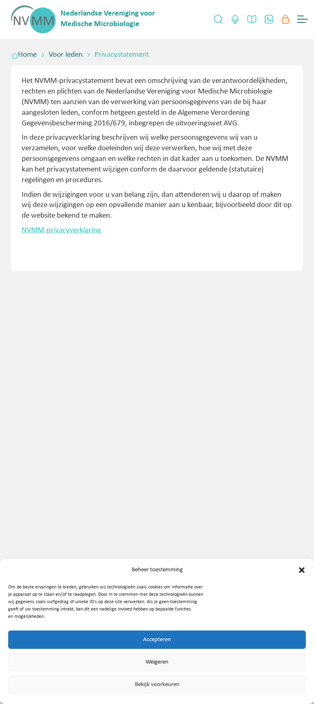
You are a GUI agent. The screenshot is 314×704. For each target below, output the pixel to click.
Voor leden (66, 55)
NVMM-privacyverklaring (61, 230)
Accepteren (157, 640)
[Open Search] (218, 19)
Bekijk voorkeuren (157, 685)
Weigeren (157, 662)
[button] (302, 570)
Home (27, 55)
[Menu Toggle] (302, 19)
